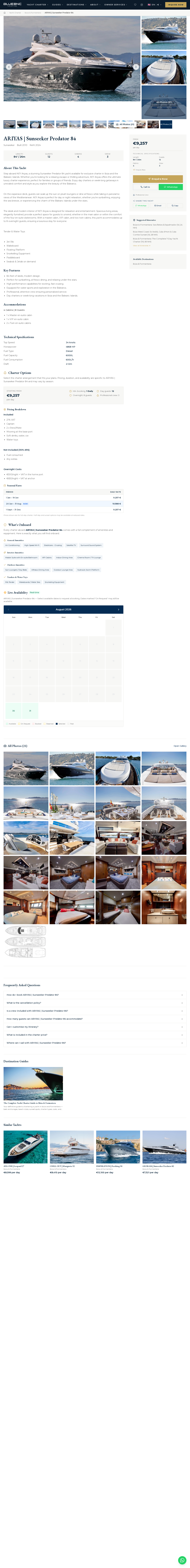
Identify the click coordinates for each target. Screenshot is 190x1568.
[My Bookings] (141, 4)
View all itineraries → (141, 245)
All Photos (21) (166, 124)
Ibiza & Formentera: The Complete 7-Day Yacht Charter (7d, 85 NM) (155, 240)
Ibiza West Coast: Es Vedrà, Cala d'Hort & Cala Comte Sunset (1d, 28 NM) (154, 233)
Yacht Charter (36, 5)
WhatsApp (172, 187)
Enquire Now (160, 178)
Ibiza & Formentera (33, 13)
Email (159, 206)
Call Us (147, 187)
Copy (176, 206)
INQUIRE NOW (176, 5)
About (94, 5)
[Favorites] (135, 4)
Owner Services (114, 5)
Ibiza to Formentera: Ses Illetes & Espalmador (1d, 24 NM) (157, 226)
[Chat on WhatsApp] (182, 1560)
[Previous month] (8, 609)
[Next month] (118, 609)
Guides (56, 5)
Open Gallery (180, 746)
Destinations (75, 5)
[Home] (5, 13)
